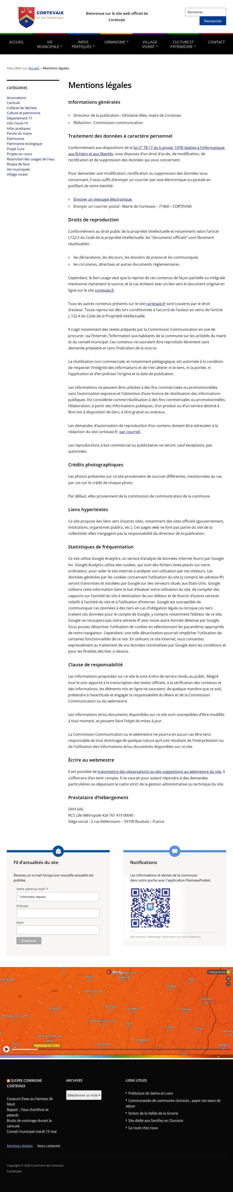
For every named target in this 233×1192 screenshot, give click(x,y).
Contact (216, 42)
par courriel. (130, 431)
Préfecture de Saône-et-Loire (150, 1093)
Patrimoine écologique (24, 143)
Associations (16, 97)
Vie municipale (48, 44)
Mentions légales (20, 1146)
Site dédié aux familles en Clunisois (155, 1120)
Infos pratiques (81, 44)
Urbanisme (114, 42)
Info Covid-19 (17, 123)
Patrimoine (15, 138)
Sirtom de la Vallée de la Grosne (153, 1113)
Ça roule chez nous (143, 1127)
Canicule (13, 102)
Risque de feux (18, 164)
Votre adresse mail (32, 888)
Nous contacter (49, 1146)
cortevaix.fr (104, 290)
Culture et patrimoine (182, 44)
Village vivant (149, 44)
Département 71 (20, 118)
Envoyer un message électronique (103, 199)
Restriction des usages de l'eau (30, 159)
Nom (20, 922)
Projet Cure (15, 148)
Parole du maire (19, 133)
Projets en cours (19, 154)
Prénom (22, 906)
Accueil (16, 42)
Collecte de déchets (22, 108)
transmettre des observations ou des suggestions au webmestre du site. (160, 771)
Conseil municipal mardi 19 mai (32, 1131)
